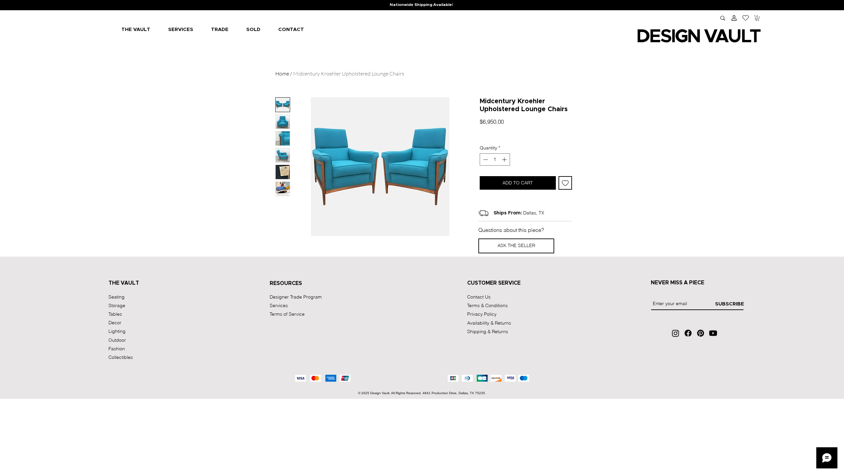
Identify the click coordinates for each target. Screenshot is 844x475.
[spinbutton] (495, 159)
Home (282, 73)
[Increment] (505, 159)
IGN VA (699, 36)
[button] (757, 18)
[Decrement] (485, 159)
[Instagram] (675, 333)
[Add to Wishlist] (565, 183)
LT (750, 36)
